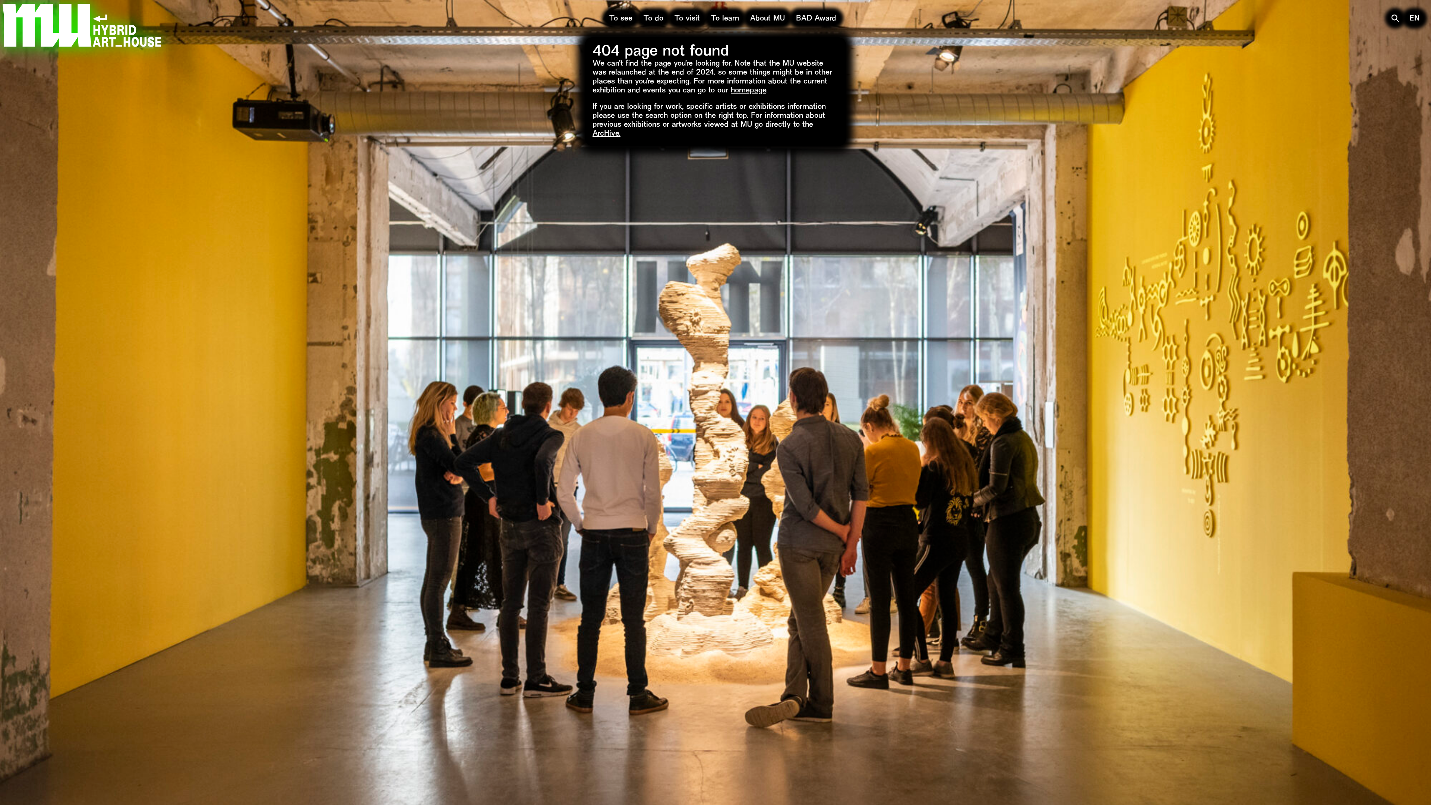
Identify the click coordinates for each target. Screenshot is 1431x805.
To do (653, 18)
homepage (748, 90)
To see (620, 18)
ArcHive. (606, 134)
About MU (767, 18)
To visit (687, 18)
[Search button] (1395, 18)
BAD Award (816, 18)
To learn (725, 18)
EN (1414, 18)
